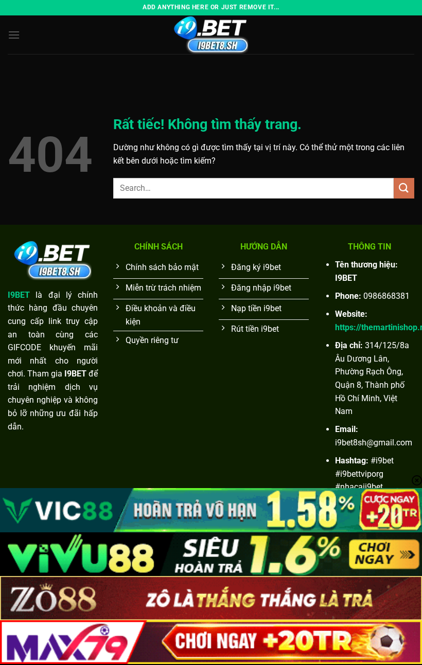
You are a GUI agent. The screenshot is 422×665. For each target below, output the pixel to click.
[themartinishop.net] (211, 34)
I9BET (19, 295)
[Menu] (14, 34)
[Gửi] (404, 188)
